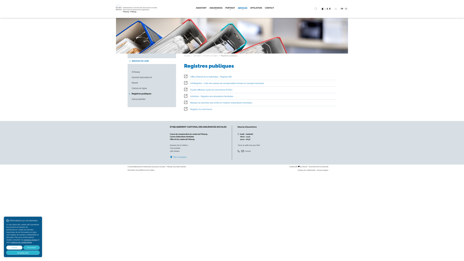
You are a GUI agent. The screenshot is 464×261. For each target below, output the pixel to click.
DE (346, 9)
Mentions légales (322, 170)
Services (242, 8)
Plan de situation (179, 157)
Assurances (215, 8)
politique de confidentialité (21, 242)
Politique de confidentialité (306, 170)
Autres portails (138, 99)
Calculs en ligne (139, 88)
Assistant (201, 8)
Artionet (304, 167)
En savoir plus (23, 253)
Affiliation (256, 8)
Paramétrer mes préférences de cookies (141, 170)
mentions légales (30, 240)
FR (342, 9)
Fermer (14, 248)
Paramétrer (31, 248)
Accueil (187, 56)
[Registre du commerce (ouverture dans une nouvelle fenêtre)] (260, 109)
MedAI (135, 83)
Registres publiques (141, 93)
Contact (269, 8)
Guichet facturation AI (142, 77)
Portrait (230, 8)
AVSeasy (136, 72)
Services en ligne (140, 61)
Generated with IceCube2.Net (318, 167)
